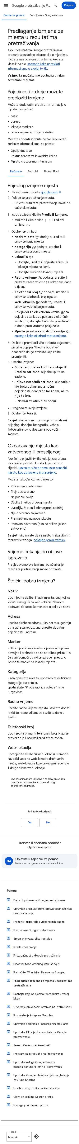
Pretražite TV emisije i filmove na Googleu (39, 972)
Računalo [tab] (16, 171)
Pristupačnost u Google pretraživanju (37, 955)
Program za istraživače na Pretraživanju (38, 1054)
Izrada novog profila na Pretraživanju (36, 1088)
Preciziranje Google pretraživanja (34, 930)
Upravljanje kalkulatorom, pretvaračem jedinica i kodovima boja (42, 911)
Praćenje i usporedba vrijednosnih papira (39, 922)
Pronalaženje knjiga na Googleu (33, 1015)
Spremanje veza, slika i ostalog (32, 938)
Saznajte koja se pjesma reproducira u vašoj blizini (41, 996)
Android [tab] (32, 171)
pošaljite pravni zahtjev (49, 540)
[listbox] (19, 1137)
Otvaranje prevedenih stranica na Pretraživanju (42, 1007)
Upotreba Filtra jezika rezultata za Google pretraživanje (40, 1035)
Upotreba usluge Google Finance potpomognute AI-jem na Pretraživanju (37, 1065)
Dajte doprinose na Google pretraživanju (39, 900)
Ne (48, 822)
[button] (6, 5)
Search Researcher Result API (31, 1045)
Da (29, 822)
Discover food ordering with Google (36, 964)
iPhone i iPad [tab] (51, 171)
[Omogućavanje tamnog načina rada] (36, 1136)
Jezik (13, 1131)
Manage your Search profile (30, 1105)
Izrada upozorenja (24, 947)
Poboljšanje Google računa (46, 15)
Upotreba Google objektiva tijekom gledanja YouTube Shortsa (41, 1078)
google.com (49, 192)
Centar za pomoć (14, 15)
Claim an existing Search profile (33, 1097)
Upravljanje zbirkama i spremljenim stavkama (40, 1024)
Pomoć (12, 891)
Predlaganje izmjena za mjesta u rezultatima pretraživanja (42, 983)
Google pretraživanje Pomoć (31, 5)
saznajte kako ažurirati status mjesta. (41, 336)
